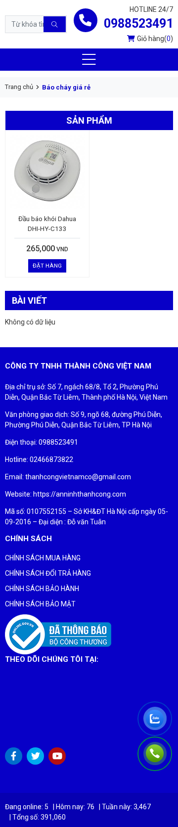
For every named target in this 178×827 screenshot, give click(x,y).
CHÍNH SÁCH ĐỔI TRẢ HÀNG (48, 573)
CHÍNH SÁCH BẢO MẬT (40, 604)
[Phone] (156, 754)
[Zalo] (156, 720)
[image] (58, 634)
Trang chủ (19, 87)
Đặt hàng (47, 265)
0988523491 (138, 23)
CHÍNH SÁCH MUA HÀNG (43, 558)
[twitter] (35, 756)
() (155, 39)
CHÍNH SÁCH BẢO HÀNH (42, 589)
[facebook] (13, 756)
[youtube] (57, 756)
